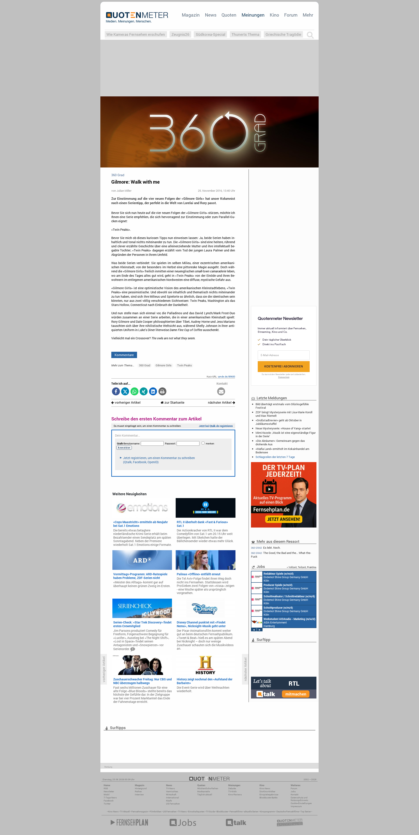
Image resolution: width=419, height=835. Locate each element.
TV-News (170, 788)
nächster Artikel (220, 402)
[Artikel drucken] (162, 391)
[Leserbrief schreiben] (221, 391)
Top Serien (306, 811)
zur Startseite (174, 402)
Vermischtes (172, 791)
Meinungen (253, 15)
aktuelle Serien (251, 811)
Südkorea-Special (210, 34)
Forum (290, 15)
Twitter (107, 803)
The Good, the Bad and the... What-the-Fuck (281, 554)
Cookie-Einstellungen (301, 803)
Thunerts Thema (245, 34)
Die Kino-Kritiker (267, 791)
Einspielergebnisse (268, 794)
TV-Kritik (232, 791)
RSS (106, 788)
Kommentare (124, 355)
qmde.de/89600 (226, 376)
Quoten (229, 15)
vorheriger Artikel (127, 402)
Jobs (293, 791)
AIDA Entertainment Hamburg (289, 622)
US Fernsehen (170, 811)
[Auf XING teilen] (143, 391)
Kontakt (294, 794)
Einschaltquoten (196, 811)
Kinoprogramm (267, 811)
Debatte (232, 788)
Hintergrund (141, 788)
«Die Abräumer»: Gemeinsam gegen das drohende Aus (280, 442)
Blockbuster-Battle (268, 797)
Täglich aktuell (204, 794)
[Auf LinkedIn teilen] (153, 391)
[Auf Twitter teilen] (125, 391)
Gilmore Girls (164, 365)
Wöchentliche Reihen (207, 788)
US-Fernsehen (173, 803)
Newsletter (109, 791)
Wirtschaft (171, 794)
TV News (182, 811)
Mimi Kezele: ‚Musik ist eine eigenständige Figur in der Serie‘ (286, 434)
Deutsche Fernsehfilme (287, 811)
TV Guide (210, 811)
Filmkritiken (155, 811)
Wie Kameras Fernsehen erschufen (135, 34)
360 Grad (144, 365)
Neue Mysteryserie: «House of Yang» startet (283, 428)
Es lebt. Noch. (265, 548)
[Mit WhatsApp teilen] (134, 391)
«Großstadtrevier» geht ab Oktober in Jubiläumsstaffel (279, 422)
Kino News (113, 811)
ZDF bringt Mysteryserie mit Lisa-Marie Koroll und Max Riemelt (284, 414)
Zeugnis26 (180, 34)
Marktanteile (203, 791)
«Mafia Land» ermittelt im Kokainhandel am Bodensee (282, 450)
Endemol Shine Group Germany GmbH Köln (286, 577)
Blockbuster (222, 811)
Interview (139, 794)
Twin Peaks (184, 365)
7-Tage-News (110, 797)
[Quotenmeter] (137, 17)
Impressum (296, 806)
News (210, 15)
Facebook (108, 800)
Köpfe (169, 800)
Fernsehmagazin (139, 811)
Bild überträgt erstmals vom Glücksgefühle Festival (282, 406)
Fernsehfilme (236, 811)
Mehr (308, 15)
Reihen (138, 791)
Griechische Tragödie (283, 34)
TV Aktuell (125, 811)
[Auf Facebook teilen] (116, 391)
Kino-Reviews (235, 794)
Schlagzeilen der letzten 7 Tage (275, 457)
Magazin (191, 15)
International (172, 797)
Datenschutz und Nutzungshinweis (299, 799)
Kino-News (264, 788)
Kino (274, 15)
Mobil (107, 794)
